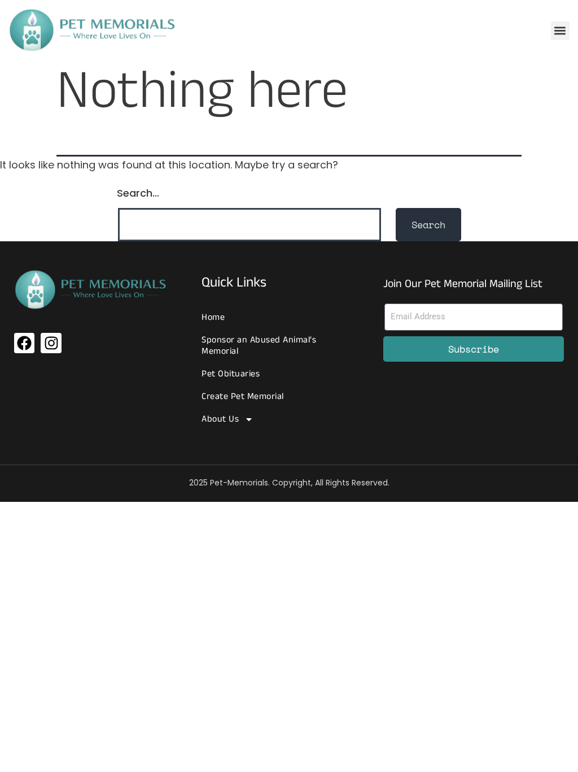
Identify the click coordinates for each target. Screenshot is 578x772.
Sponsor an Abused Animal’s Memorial (259, 345)
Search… (138, 193)
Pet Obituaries (231, 373)
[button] (560, 30)
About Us (220, 419)
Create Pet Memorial (243, 396)
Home (213, 317)
